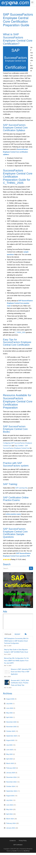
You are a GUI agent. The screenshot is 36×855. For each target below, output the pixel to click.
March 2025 (10, 763)
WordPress (27, 851)
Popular (8, 634)
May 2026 (9, 713)
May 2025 (9, 754)
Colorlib (14, 851)
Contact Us (13, 840)
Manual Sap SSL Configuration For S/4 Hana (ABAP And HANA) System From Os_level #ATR (16, 660)
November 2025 (11, 726)
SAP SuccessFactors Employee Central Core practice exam (20, 303)
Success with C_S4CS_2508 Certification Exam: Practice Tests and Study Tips (20, 682)
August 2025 (10, 740)
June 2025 (9, 750)
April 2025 (9, 759)
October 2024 (10, 786)
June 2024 (9, 805)
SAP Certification (18, 844)
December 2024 (11, 777)
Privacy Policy (22, 840)
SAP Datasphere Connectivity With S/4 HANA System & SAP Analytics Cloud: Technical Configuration (16, 640)
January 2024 (10, 828)
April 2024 (9, 814)
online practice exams (13, 514)
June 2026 (9, 708)
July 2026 (9, 703)
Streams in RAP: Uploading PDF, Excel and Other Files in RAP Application (21, 671)
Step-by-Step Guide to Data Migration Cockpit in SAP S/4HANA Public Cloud (16, 650)
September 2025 (11, 736)
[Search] (31, 568)
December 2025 (11, 722)
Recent (17, 634)
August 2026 (10, 699)
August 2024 (10, 796)
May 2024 (9, 809)
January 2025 (10, 773)
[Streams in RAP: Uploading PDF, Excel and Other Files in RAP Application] (7, 671)
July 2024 (9, 800)
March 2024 (10, 819)
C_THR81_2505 (20, 332)
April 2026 (9, 717)
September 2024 (11, 791)
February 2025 (11, 768)
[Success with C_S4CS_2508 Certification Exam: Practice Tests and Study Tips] (7, 682)
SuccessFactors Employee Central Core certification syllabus (15, 151)
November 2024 (11, 782)
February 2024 (11, 823)
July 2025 (9, 745)
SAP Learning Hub (21, 488)
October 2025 (10, 731)
